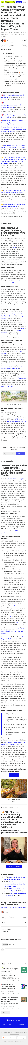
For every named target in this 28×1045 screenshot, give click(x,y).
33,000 (9, 616)
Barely (20, 907)
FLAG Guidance (19, 419)
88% (14, 247)
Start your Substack (10, 1038)
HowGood (14, 606)
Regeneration (22, 378)
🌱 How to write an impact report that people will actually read (9, 970)
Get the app (22, 1038)
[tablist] (8, 944)
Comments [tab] (5, 944)
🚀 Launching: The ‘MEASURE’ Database (8, 985)
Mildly (15, 907)
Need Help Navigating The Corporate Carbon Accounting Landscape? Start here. (9, 989)
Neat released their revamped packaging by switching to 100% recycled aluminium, (11, 105)
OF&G (12, 283)
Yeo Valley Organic (16, 404)
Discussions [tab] (13, 963)
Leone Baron (10, 39)
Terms (25, 1032)
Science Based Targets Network (16, 421)
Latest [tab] (7, 963)
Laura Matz (16, 978)
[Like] (2, 981)
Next (23, 922)
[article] (14, 974)
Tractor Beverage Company (15, 479)
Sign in (24, 2)
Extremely (4, 907)
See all (4, 1012)
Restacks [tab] (11, 944)
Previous (6, 922)
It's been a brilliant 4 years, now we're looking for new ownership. (10, 1004)
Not (24, 907)
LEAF (22, 328)
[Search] (25, 963)
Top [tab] (3, 963)
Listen (24, 40)
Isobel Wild (5, 931)
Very (10, 907)
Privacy (21, 1032)
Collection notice (14, 1034)
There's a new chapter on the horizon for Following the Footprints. (9, 999)
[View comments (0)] (8, 45)
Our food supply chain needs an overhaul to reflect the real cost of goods (14, 884)
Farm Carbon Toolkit (7, 386)
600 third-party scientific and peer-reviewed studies (12, 631)
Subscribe (19, 2)
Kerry (17, 622)
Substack (6, 1041)
